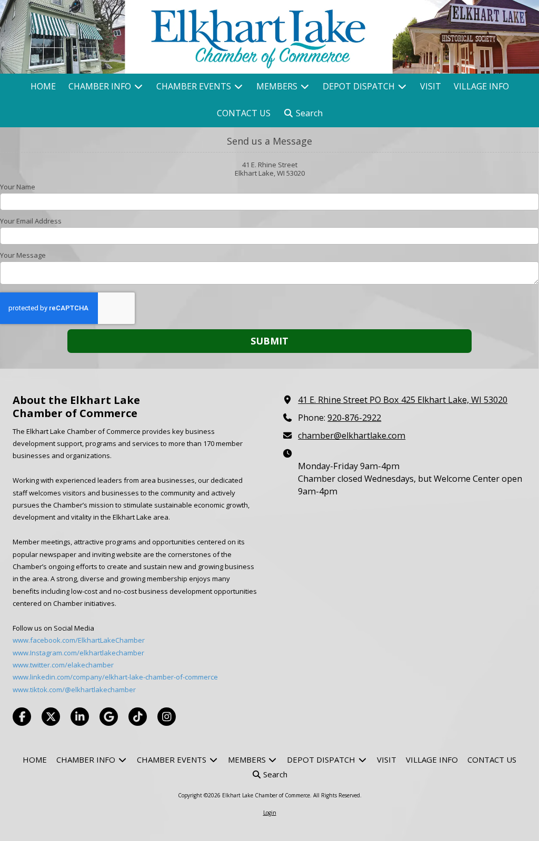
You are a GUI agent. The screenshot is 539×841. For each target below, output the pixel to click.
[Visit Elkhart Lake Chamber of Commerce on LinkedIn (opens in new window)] (80, 716)
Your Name (17, 187)
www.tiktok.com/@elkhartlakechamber (74, 689)
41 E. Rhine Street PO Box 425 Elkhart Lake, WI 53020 (402, 400)
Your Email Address (31, 221)
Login (269, 812)
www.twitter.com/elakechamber (63, 665)
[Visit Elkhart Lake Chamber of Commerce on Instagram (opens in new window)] (166, 716)
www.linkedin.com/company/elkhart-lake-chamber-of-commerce (115, 677)
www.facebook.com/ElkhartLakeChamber (79, 640)
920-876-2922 (354, 417)
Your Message (23, 255)
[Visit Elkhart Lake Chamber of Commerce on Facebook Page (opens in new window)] (22, 716)
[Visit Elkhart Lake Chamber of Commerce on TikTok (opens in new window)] (137, 716)
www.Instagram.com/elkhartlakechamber (78, 652)
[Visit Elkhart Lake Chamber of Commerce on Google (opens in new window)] (108, 716)
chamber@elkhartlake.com (351, 435)
